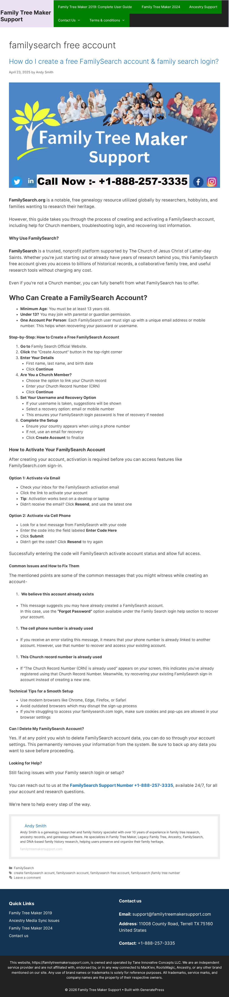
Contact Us (67, 20)
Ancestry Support (203, 7)
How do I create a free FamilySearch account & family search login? (114, 61)
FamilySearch (24, 868)
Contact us (18, 935)
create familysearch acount (34, 873)
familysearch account (72, 873)
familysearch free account (109, 873)
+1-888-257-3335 (156, 943)
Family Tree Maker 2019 (30, 913)
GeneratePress (152, 990)
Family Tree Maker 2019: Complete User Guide (95, 7)
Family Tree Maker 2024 (161, 7)
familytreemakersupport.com (41, 849)
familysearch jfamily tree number (155, 873)
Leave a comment (27, 877)
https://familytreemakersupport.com (60, 962)
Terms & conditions (104, 20)
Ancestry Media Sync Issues (34, 920)
